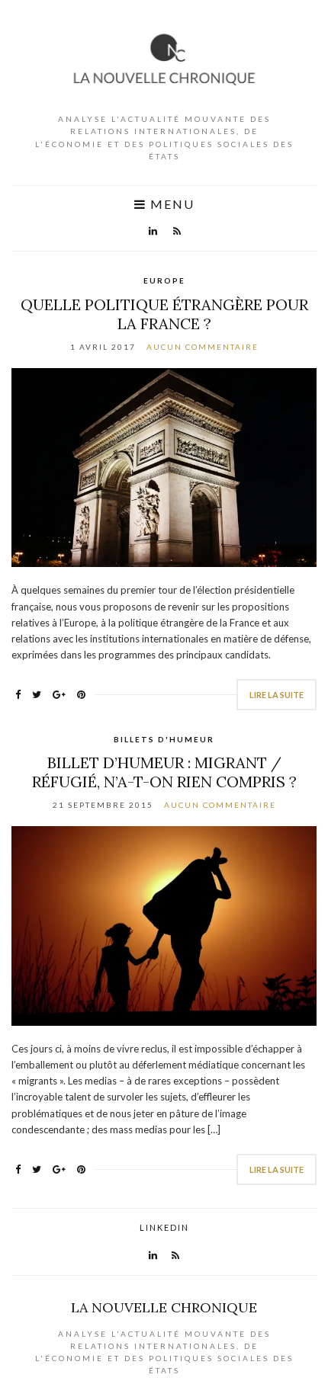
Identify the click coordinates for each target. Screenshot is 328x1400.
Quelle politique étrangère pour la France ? (164, 314)
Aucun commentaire (202, 346)
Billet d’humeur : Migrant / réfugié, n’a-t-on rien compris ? (164, 772)
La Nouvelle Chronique (164, 1307)
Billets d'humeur (164, 739)
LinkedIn (164, 1227)
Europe (164, 280)
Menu (170, 204)
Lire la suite (276, 695)
